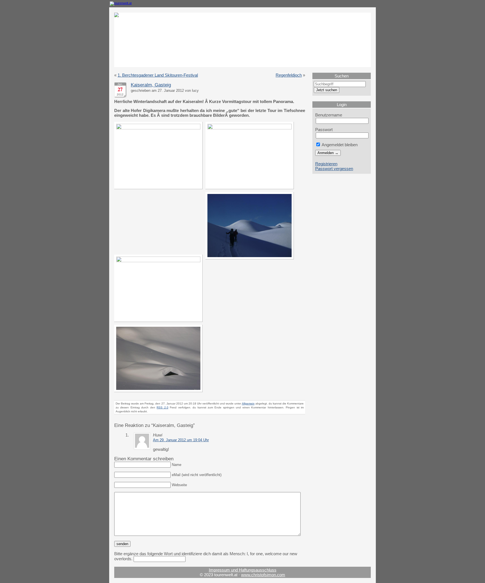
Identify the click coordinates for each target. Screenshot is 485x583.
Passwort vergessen (334, 168)
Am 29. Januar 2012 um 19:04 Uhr (181, 440)
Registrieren (326, 163)
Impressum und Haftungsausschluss (242, 570)
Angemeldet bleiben (339, 144)
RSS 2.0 (162, 407)
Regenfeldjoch (289, 75)
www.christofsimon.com (263, 574)
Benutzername (328, 115)
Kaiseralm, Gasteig (151, 85)
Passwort (324, 129)
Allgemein (248, 403)
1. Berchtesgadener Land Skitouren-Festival (158, 75)
